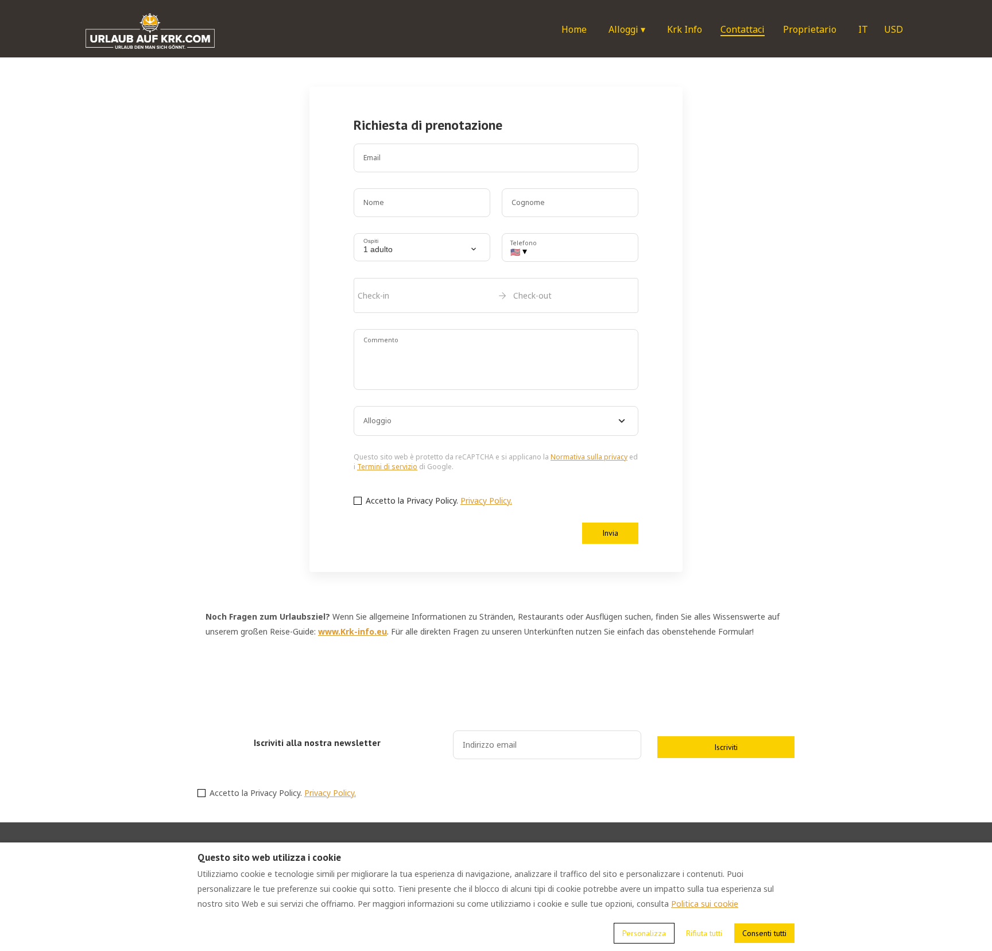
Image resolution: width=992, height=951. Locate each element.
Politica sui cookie (704, 903)
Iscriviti (726, 747)
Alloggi (627, 30)
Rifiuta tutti (704, 933)
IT (863, 29)
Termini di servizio (387, 466)
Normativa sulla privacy (589, 457)
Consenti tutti (764, 933)
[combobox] (496, 421)
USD (893, 29)
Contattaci (742, 29)
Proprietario (809, 29)
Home (574, 29)
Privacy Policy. (486, 500)
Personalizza (644, 933)
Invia (610, 533)
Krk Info (684, 29)
